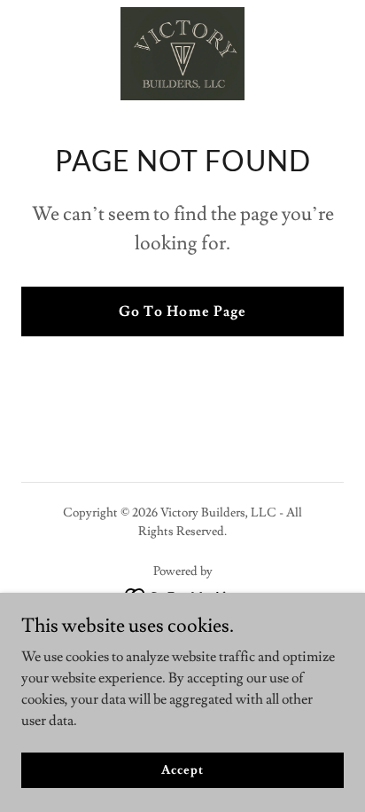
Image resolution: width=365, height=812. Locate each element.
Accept (182, 769)
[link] (182, 53)
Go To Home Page (182, 311)
